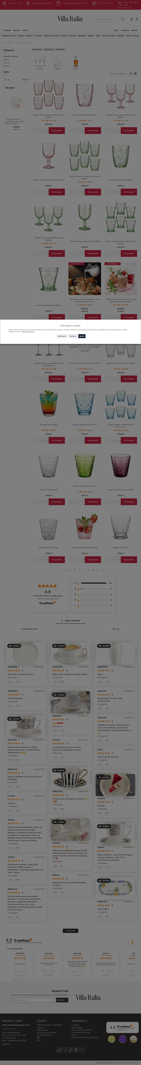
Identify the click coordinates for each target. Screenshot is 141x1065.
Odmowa (72, 336)
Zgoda (81, 336)
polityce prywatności (28, 331)
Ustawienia (62, 336)
